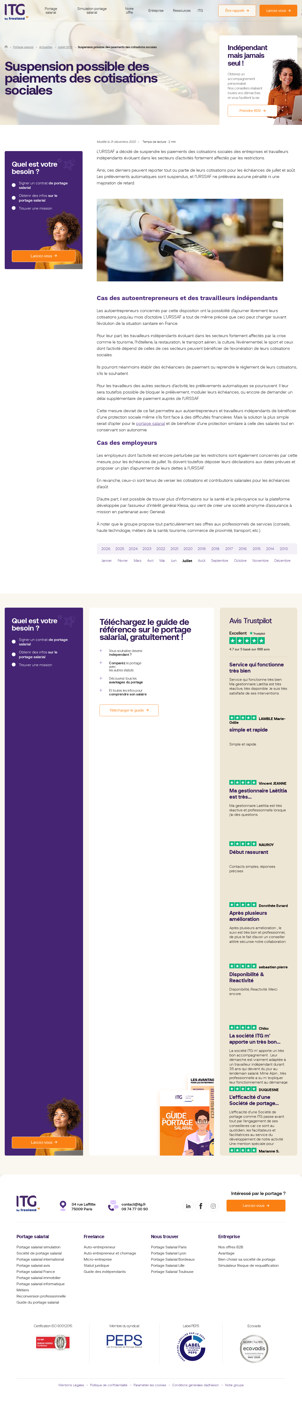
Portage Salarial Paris (169, 1247)
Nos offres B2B (230, 1247)
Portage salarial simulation (38, 1247)
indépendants (114, 1272)
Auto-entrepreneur (99, 1247)
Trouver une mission (35, 208)
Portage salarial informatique (41, 1284)
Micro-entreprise (98, 1259)
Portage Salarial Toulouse (172, 1272)
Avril (150, 561)
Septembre (219, 561)
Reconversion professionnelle (41, 1296)
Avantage (226, 1253)
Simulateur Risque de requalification (248, 1265)
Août (201, 561)
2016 (243, 549)
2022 (160, 549)
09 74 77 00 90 (135, 1209)
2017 (229, 549)
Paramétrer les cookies (150, 1385)
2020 (188, 549)
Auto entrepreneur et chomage (110, 1253)
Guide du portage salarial (38, 1302)
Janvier (106, 561)
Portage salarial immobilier (39, 1278)
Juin (173, 561)
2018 (215, 549)
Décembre (282, 561)
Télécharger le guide (126, 710)
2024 (133, 549)
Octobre (240, 561)
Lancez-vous (41, 256)
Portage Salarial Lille (168, 1265)
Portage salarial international (40, 1259)
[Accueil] (6, 46)
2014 (270, 549)
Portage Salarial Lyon (168, 1253)
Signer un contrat (43, 185)
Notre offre (129, 11)
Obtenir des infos (38, 198)
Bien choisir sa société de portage (246, 1259)
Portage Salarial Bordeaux (173, 1259)
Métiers (23, 1290)
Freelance (94, 1236)
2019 (202, 549)
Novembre (260, 561)
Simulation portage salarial (92, 11)
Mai (162, 561)
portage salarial (150, 423)
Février (123, 561)
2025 (119, 549)
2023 (147, 549)
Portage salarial (51, 11)
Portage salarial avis (33, 1265)
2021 (174, 549)
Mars (137, 561)
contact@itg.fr (134, 1204)
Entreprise (156, 11)
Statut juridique (96, 1265)
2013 (284, 549)
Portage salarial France (36, 1272)
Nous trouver (165, 1236)
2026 (105, 549)
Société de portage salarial (39, 1253)
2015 (256, 549)
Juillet (187, 561)
